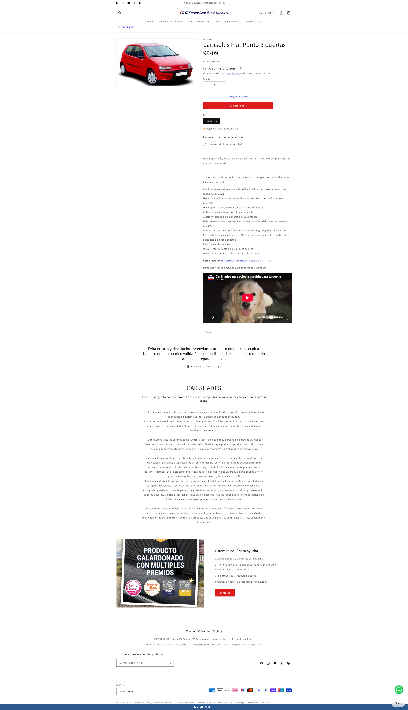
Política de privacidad (184, 703)
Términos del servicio (206, 703)
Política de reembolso (163, 703)
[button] (204, 707)
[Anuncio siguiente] (237, 3)
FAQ (260, 644)
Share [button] (209, 332)
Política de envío (225, 703)
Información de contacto (258, 703)
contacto (225, 592)
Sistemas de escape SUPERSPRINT (211, 644)
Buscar (251, 644)
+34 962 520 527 (125, 27)
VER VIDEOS (227, 260)
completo (212, 120)
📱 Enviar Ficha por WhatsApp (204, 366)
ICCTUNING (127, 703)
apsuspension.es (220, 639)
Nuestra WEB (238, 644)
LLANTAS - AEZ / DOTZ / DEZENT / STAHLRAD (168, 644)
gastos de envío (233, 73)
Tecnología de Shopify (142, 703)
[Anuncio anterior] (170, 3)
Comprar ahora (238, 105)
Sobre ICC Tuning (181, 639)
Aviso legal (240, 703)
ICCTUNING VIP (162, 639)
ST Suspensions (201, 639)
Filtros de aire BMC (241, 639)
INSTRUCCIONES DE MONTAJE (253, 260)
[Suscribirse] (170, 663)
